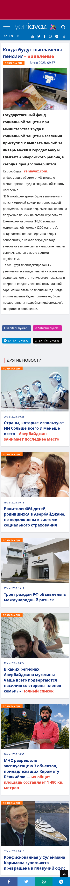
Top (64, 874)
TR (17, 36)
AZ (5, 36)
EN (11, 36)
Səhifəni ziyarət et (15, 330)
